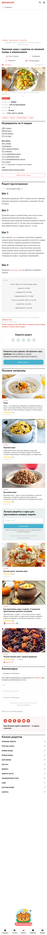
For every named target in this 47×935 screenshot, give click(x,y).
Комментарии (40, 13)
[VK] (10, 721)
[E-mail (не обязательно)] (23, 691)
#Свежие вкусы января (17, 327)
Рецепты (14, 932)
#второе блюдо (39, 324)
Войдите (38, 678)
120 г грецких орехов (10, 149)
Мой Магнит (8, 65)
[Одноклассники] (14, 721)
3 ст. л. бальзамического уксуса (13, 159)
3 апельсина (6, 146)
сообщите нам (7, 320)
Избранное (33, 932)
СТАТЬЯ (5, 606)
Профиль (42, 932)
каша (15, 237)
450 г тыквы (6, 143)
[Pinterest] (19, 721)
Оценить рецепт (12, 13)
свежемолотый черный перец (13, 170)
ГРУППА (5, 400)
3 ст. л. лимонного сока (10, 156)
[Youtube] (23, 721)
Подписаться (23, 526)
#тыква (4, 324)
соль (3, 167)
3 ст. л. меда (6, 162)
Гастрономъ (5, 932)
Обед (12, 118)
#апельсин (5, 327)
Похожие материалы (27, 13)
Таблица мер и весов (23, 175)
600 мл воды (7, 131)
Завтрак (5, 118)
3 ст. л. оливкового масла (11, 154)
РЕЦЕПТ (5, 654)
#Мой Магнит (23, 324)
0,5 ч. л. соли (6, 136)
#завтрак (31, 324)
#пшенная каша (12, 324)
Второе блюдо (21, 118)
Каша (31, 118)
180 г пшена (6, 128)
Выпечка (23, 932)
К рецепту (5, 98)
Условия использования (23, 538)
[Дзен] (28, 721)
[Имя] (23, 685)
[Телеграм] (5, 721)
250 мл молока (7, 133)
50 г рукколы (7, 151)
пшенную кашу (16, 270)
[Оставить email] (23, 520)
